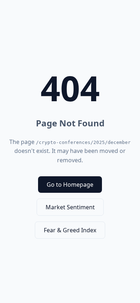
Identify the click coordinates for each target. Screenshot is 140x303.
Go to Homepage (70, 184)
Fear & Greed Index (70, 230)
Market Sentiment (70, 207)
